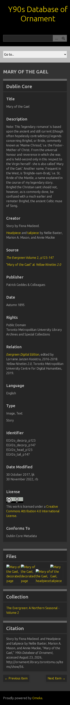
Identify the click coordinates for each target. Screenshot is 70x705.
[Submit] (63, 38)
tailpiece (33, 233)
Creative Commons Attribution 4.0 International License (33, 511)
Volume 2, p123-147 (30, 257)
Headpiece (13, 233)
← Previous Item (16, 678)
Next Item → (56, 678)
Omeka (37, 698)
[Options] (56, 38)
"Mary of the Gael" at (33, 264)
